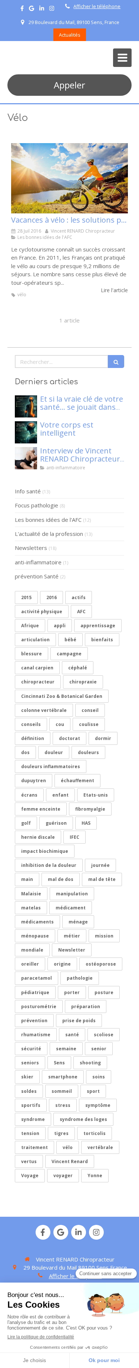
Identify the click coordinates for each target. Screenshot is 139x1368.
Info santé (28, 491)
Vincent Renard (70, 1161)
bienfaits (102, 639)
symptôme (97, 1105)
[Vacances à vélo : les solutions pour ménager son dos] (69, 178)
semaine (66, 1049)
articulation (35, 639)
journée (100, 865)
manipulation (72, 894)
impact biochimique (44, 851)
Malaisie (31, 894)
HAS (86, 823)
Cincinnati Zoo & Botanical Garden (61, 696)
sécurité (31, 1049)
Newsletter (71, 950)
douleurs (88, 752)
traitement (34, 1147)
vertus (29, 1161)
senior (98, 1049)
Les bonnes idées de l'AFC (48, 519)
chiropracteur (37, 682)
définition (32, 738)
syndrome (33, 1119)
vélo (68, 1147)
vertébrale (100, 1147)
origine (62, 964)
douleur (53, 752)
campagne (69, 654)
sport (93, 1091)
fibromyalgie (90, 809)
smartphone (62, 1077)
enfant (60, 795)
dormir (103, 738)
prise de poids (79, 1020)
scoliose (103, 1034)
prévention (34, 1020)
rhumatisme (35, 1034)
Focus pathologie (36, 505)
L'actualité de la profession (49, 533)
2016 (51, 597)
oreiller (30, 964)
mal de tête (102, 879)
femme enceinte (40, 809)
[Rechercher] (116, 361)
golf (26, 823)
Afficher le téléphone (96, 6)
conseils (31, 724)
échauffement (77, 780)
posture (104, 992)
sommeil (62, 1091)
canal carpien (37, 668)
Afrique (30, 625)
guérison (56, 823)
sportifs (30, 1105)
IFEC (74, 837)
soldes (29, 1091)
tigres (61, 1133)
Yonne (94, 1175)
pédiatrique (35, 992)
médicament (71, 908)
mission (104, 936)
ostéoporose (101, 964)
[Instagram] (51, 10)
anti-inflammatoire (38, 562)
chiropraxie (83, 682)
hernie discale (38, 837)
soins (98, 1077)
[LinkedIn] (41, 10)
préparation (85, 1006)
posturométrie (38, 1006)
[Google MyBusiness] (31, 10)
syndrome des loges (83, 1119)
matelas (31, 908)
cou (60, 724)
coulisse (89, 724)
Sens (59, 1063)
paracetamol (36, 978)
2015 (26, 597)
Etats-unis (95, 795)
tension (30, 1133)
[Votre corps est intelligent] (26, 432)
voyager (63, 1175)
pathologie (80, 978)
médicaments (37, 922)
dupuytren (33, 780)
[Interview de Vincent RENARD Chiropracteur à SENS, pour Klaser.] (26, 458)
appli (60, 625)
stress (62, 1105)
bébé (70, 639)
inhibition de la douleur (48, 865)
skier (27, 1077)
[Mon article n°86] (26, 406)
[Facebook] (22, 10)
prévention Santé (37, 576)
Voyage (30, 1175)
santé (72, 1034)
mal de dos (60, 879)
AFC (81, 611)
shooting (90, 1063)
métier (72, 936)
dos (25, 752)
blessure (31, 654)
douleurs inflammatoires (50, 766)
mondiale (32, 950)
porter (72, 992)
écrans (29, 795)
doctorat (69, 738)
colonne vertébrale (44, 710)
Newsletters (31, 547)
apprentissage (97, 625)
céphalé (77, 668)
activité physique (41, 611)
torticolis (94, 1133)
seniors (30, 1063)
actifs (79, 597)
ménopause (35, 936)
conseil (90, 710)
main (27, 879)
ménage (78, 922)
